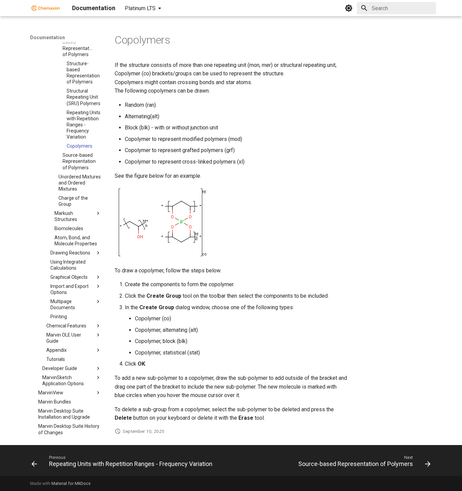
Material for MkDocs (71, 483)
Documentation (47, 37)
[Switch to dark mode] (348, 8)
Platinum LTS (140, 8)
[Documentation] (45, 8)
